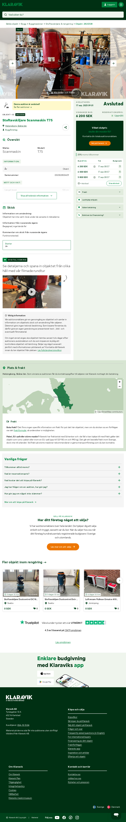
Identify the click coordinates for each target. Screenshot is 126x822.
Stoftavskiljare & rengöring (59, 24)
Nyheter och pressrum (78, 782)
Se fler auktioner (22, 107)
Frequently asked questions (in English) (86, 733)
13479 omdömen (73, 630)
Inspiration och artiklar (78, 752)
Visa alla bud (114, 183)
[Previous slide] (13, 63)
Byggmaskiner (36, 24)
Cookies (12, 790)
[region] (63, 395)
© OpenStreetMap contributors (109, 412)
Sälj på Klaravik (97, 143)
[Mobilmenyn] (121, 4)
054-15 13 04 (23, 725)
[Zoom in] (119, 382)
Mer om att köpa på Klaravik (18, 502)
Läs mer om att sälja (61, 547)
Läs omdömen (63, 642)
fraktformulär (20, 430)
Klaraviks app (74, 748)
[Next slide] (113, 63)
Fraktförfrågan (75, 745)
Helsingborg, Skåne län (16, 126)
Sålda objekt (12, 24)
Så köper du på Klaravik (79, 721)
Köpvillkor (72, 717)
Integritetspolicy (17, 786)
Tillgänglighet (15, 782)
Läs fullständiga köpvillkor (49, 350)
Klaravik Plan (14, 778)
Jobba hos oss (74, 778)
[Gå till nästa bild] (119, 580)
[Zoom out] (119, 386)
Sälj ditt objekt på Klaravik (80, 725)
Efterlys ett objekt (76, 756)
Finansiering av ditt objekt (80, 741)
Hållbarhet (14, 794)
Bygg (23, 24)
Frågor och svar (75, 729)
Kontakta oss (74, 774)
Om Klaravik (14, 774)
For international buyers (79, 737)
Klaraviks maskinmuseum (20, 798)
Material (35, 817)
